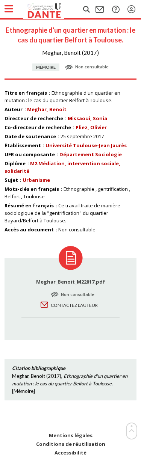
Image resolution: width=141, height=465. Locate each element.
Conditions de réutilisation (70, 444)
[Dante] (51, 9)
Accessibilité (70, 453)
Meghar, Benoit (47, 109)
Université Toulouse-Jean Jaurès (86, 145)
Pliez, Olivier (91, 127)
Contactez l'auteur (74, 305)
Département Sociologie (90, 154)
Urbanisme (36, 180)
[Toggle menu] (9, 8)
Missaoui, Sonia (87, 118)
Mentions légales (70, 435)
